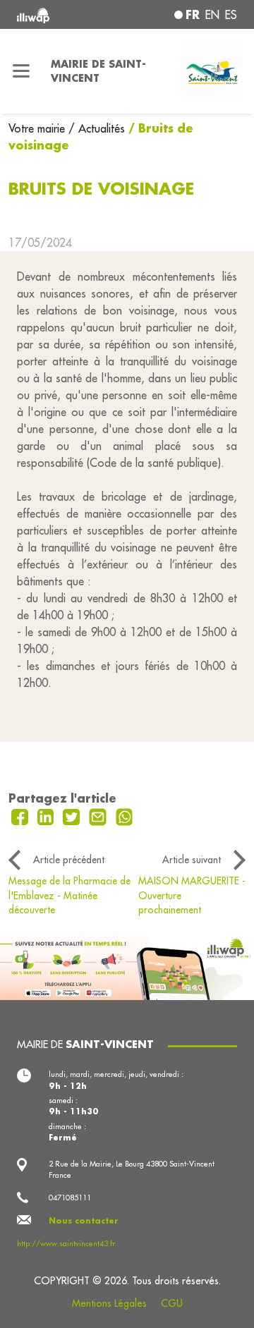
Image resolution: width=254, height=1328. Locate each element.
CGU (172, 1303)
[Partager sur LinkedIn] (48, 815)
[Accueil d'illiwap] (57, 14)
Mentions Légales (109, 1303)
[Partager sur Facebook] (21, 815)
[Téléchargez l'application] (127, 965)
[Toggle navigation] (21, 71)
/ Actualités (96, 128)
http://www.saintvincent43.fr (66, 1243)
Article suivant (191, 859)
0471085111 (70, 1197)
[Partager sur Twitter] (73, 815)
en (212, 15)
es (231, 15)
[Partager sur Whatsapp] (124, 815)
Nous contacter (84, 1221)
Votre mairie (38, 128)
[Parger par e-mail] (99, 815)
